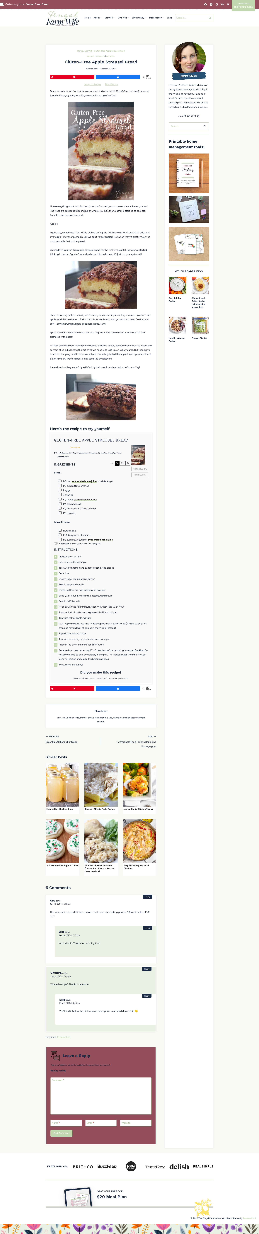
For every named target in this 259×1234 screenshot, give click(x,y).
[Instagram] (211, 4)
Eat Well (110, 56)
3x (128, 463)
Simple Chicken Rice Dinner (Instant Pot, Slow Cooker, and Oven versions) (100, 868)
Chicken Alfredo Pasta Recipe (100, 809)
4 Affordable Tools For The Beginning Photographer (136, 741)
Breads (90, 56)
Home (88, 17)
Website (125, 1122)
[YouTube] (222, 4)
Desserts (100, 56)
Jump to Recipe (92, 84)
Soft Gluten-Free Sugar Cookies (62, 865)
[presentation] (62, 785)
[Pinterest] (216, 4)
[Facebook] (205, 4)
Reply (147, 896)
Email (90, 1122)
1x (117, 463)
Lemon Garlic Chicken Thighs (138, 809)
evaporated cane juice (84, 481)
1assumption (63, 1037)
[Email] (227, 4)
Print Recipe (111, 84)
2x (122, 463)
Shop (169, 17)
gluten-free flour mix (85, 499)
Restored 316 (249, 1218)
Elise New (93, 68)
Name (56, 1122)
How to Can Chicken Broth (59, 809)
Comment (58, 1080)
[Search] (204, 126)
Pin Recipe (140, 474)
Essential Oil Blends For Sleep (61, 739)
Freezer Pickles (199, 338)
